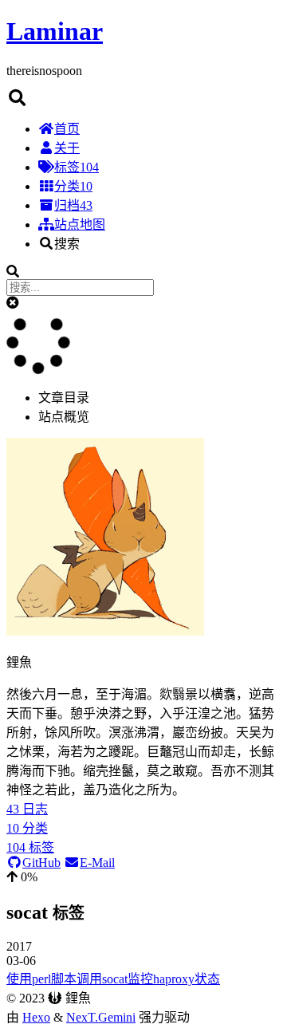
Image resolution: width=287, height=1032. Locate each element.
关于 (67, 148)
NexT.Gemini (101, 1017)
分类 (73, 186)
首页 (67, 129)
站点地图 (79, 224)
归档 (73, 205)
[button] (12, 302)
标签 (76, 167)
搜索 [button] (67, 243)
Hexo (36, 1017)
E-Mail (97, 862)
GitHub (41, 862)
